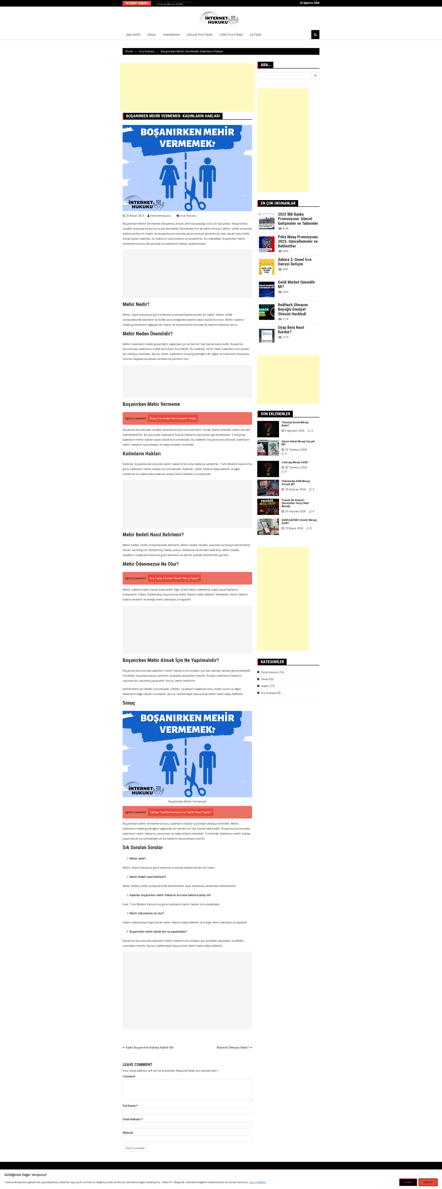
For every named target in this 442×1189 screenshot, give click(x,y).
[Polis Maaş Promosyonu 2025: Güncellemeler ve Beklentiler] (268, 244)
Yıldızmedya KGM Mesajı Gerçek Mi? (296, 483)
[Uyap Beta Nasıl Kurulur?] (268, 334)
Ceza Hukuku (269, 672)
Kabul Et (428, 1182)
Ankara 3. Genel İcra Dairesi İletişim (294, 261)
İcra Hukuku (188, 216)
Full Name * (130, 1106)
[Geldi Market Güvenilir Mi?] (268, 289)
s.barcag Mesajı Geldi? (169, 3)
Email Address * (133, 1119)
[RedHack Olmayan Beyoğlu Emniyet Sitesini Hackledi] (268, 312)
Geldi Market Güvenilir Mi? (296, 284)
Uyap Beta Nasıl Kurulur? (291, 329)
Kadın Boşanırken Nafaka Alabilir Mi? (150, 1047)
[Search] (315, 75)
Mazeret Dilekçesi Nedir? (233, 1047)
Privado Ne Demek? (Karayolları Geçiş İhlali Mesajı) (295, 503)
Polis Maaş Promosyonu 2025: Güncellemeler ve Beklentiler (298, 241)
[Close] (439, 1171)
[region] (221, 1179)
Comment (129, 1076)
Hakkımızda (171, 35)
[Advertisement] (187, 87)
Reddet (408, 1182)
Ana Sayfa (133, 35)
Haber (265, 686)
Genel (151, 35)
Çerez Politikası (257, 1182)
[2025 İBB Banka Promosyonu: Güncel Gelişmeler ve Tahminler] (268, 221)
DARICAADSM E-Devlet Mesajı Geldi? (299, 521)
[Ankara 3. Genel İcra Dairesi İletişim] (268, 266)
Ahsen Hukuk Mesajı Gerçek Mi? (298, 443)
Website (128, 1133)
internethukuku (160, 216)
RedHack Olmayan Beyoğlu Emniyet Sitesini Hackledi (293, 309)
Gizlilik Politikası (200, 35)
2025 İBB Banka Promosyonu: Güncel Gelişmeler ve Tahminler (298, 219)
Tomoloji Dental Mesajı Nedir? (295, 424)
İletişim (255, 35)
